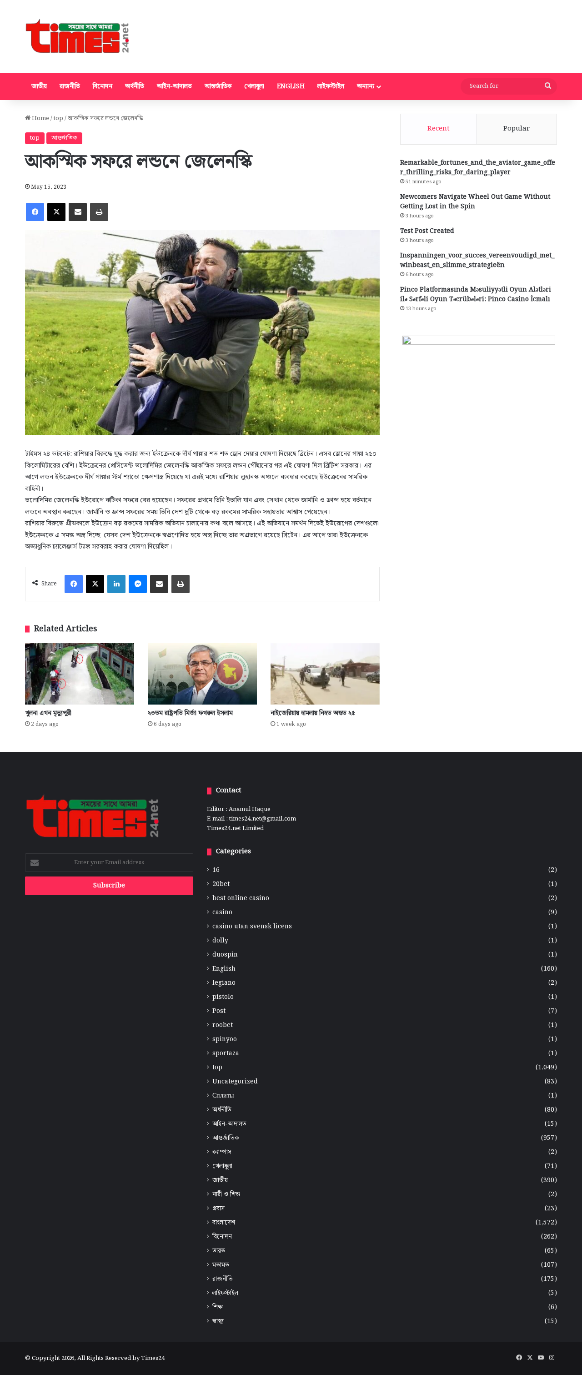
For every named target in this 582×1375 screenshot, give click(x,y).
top (58, 118)
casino (222, 912)
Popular (516, 128)
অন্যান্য (365, 86)
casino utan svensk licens (252, 927)
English (291, 86)
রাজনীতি (70, 86)
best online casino (240, 898)
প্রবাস (218, 1209)
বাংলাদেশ (223, 1223)
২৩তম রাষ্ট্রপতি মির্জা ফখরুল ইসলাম (190, 713)
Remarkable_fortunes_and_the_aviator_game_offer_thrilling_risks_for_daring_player (477, 167)
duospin (225, 955)
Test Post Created (427, 231)
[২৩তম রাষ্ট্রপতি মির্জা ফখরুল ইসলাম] (202, 674)
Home (39, 118)
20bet (221, 884)
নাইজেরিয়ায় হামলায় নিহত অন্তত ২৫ (313, 713)
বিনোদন (102, 86)
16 (216, 870)
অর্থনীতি (134, 86)
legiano (224, 983)
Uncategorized (235, 1082)
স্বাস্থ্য (218, 1321)
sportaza (225, 1053)
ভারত (218, 1251)
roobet (222, 1025)
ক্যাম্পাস (221, 1152)
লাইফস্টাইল (330, 86)
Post (219, 1011)
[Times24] (78, 36)
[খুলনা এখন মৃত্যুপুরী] (79, 674)
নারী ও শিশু (226, 1194)
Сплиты (223, 1096)
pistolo (223, 997)
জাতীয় (39, 86)
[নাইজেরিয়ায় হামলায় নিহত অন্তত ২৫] (325, 674)
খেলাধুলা (254, 86)
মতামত (220, 1265)
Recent (438, 128)
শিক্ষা (218, 1307)
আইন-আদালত (174, 86)
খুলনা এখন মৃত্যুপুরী (48, 713)
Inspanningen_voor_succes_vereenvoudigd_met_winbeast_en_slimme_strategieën (477, 260)
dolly (220, 941)
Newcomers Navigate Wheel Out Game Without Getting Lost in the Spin (475, 202)
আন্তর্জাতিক (218, 86)
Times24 (153, 1358)
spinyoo (224, 1039)
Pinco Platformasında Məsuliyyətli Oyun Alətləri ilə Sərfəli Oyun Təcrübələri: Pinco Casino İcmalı (475, 294)
